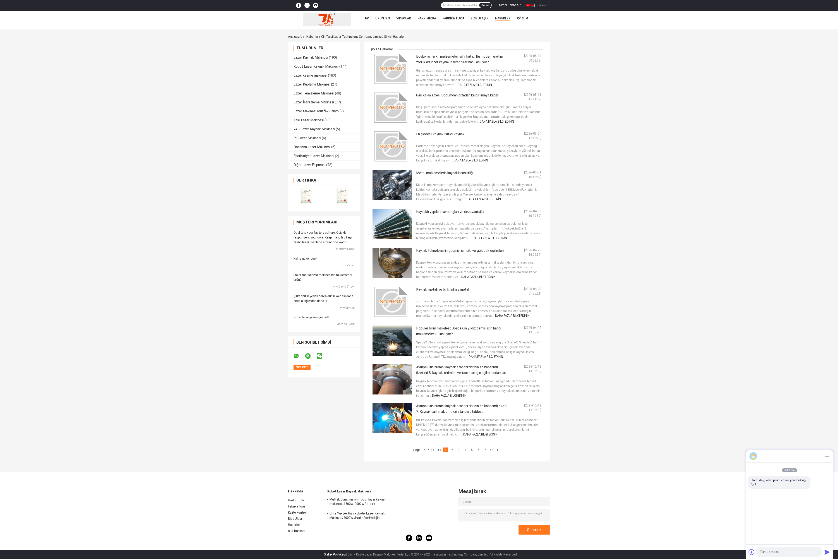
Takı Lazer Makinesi (309, 120)
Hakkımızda (426, 18)
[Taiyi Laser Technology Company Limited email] (299, 356)
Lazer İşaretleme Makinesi (314, 102)
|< (432, 450)
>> (491, 450)
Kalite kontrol (297, 512)
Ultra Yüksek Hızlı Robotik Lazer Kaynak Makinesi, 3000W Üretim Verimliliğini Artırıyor (357, 516)
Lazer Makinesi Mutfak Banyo (316, 111)
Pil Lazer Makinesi (307, 138)
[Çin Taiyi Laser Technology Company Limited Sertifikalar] (306, 196)
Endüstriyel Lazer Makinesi (314, 156)
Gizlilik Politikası (335, 554)
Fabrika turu (453, 18)
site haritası (296, 531)
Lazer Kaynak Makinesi (311, 57)
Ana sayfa (295, 36)
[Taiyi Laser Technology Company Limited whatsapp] (310, 356)
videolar (403, 18)
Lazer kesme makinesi (310, 75)
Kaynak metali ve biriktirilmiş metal (442, 289)
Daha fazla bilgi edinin (475, 85)
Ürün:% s (382, 18)
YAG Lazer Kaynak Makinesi (314, 129)
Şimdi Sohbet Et (510, 5)
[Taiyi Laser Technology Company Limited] (327, 19)
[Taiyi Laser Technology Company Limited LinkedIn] (307, 5)
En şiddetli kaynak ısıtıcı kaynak (440, 134)
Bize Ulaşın (480, 18)
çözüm (522, 18)
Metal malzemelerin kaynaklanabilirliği (444, 173)
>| (498, 450)
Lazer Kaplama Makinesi (312, 84)
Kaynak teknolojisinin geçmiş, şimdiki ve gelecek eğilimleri (460, 251)
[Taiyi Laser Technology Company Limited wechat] (322, 356)
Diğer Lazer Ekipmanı (309, 165)
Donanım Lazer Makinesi (312, 147)
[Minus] (827, 456)
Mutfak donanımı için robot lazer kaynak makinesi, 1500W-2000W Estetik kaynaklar (358, 502)
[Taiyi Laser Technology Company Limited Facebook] (298, 5)
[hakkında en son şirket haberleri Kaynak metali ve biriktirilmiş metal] (392, 302)
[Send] (827, 552)
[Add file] (752, 552)
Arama (485, 5)
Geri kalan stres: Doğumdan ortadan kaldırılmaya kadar (457, 95)
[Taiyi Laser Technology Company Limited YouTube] (315, 5)
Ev (367, 18)
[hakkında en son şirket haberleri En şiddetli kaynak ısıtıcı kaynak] (392, 146)
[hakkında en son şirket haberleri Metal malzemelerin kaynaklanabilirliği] (392, 185)
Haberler (502, 18)
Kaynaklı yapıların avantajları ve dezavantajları (450, 212)
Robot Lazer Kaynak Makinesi (316, 66)
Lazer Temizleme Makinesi (314, 93)
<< (439, 450)
